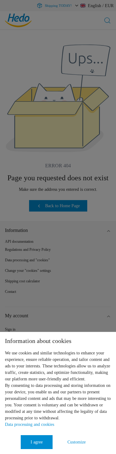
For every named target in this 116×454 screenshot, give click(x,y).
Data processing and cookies (29, 424)
